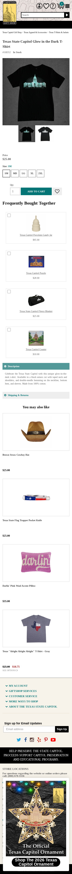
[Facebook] (25, 739)
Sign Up (62, 729)
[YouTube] (53, 739)
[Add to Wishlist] (57, 191)
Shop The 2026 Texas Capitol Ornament (36, 862)
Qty (12, 185)
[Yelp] (39, 739)
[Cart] (61, 8)
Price (5, 155)
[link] (36, 818)
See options (9, 670)
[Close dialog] (65, 781)
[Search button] (66, 15)
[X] (18, 739)
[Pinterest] (46, 739)
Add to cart (36, 191)
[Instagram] (32, 739)
